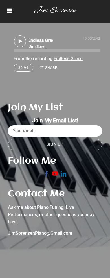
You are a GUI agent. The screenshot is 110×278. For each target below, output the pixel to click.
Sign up (55, 144)
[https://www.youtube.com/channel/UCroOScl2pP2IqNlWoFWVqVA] (55, 174)
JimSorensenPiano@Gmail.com (40, 233)
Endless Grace (68, 58)
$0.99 (23, 68)
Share (51, 68)
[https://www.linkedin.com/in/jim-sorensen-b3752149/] (63, 174)
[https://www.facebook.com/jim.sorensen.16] (46, 174)
